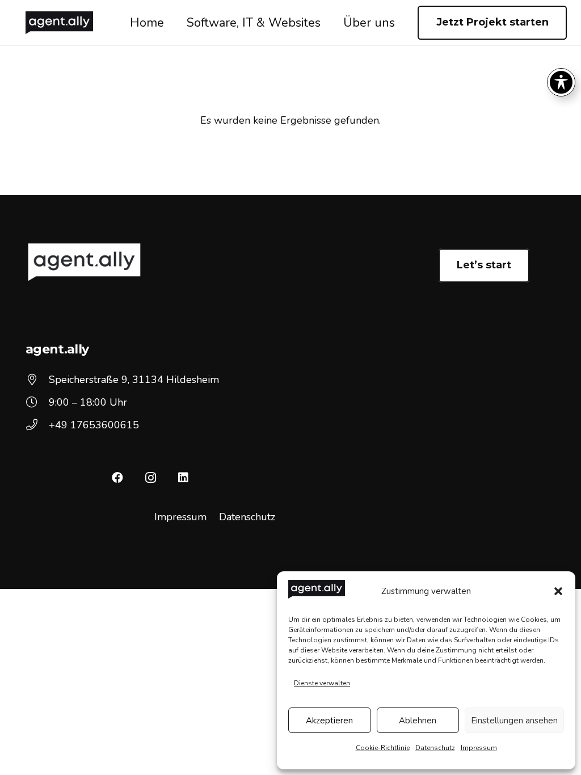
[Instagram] (150, 478)
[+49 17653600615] (37, 425)
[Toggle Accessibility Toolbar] (561, 82)
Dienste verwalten (322, 683)
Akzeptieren (329, 720)
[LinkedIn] (183, 478)
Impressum (479, 747)
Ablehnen (417, 720)
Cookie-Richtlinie (383, 747)
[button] (558, 591)
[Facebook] (117, 478)
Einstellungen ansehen (514, 720)
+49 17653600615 (94, 425)
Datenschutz (435, 747)
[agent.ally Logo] (59, 22)
